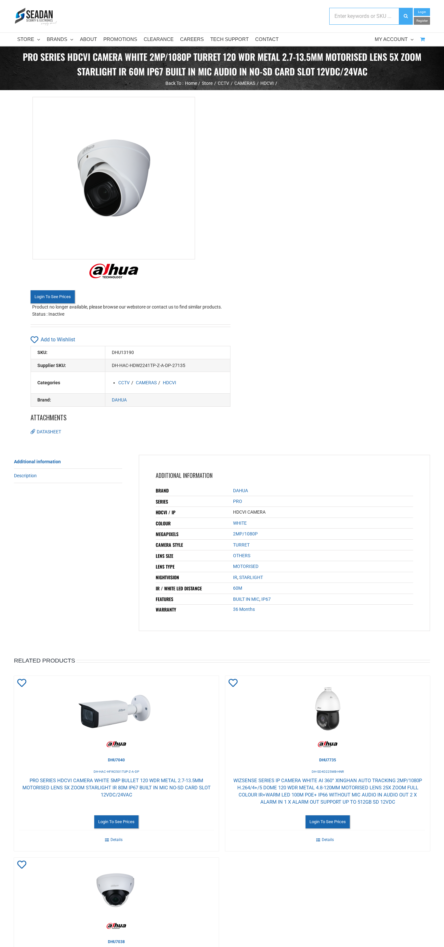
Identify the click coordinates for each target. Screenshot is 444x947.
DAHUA (119, 399)
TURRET (241, 544)
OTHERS (241, 555)
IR (235, 577)
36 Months (244, 609)
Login (422, 12)
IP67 (266, 599)
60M (237, 588)
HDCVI (169, 382)
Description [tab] (25, 475)
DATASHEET (49, 431)
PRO (237, 501)
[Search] (405, 16)
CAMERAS (146, 382)
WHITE (240, 523)
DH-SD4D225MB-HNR (328, 771)
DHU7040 (116, 760)
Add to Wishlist (58, 339)
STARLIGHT (251, 577)
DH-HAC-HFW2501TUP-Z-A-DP (116, 771)
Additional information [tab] (37, 461)
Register (422, 20)
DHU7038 (116, 942)
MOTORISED (245, 566)
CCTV (124, 382)
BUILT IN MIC (246, 599)
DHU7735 (327, 760)
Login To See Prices (52, 296)
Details (117, 839)
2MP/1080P (245, 533)
